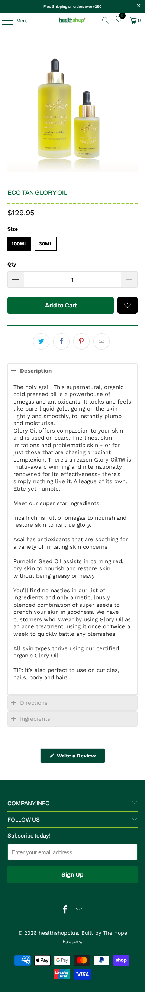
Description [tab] (36, 370)
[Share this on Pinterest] (81, 341)
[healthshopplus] (72, 20)
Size (12, 229)
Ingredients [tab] (35, 718)
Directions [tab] (34, 702)
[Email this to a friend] (101, 341)
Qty (11, 264)
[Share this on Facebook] (61, 341)
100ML (19, 241)
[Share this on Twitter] (41, 341)
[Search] (106, 20)
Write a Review (80, 757)
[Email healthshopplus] (79, 910)
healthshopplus (58, 933)
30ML (46, 241)
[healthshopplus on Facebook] (65, 910)
